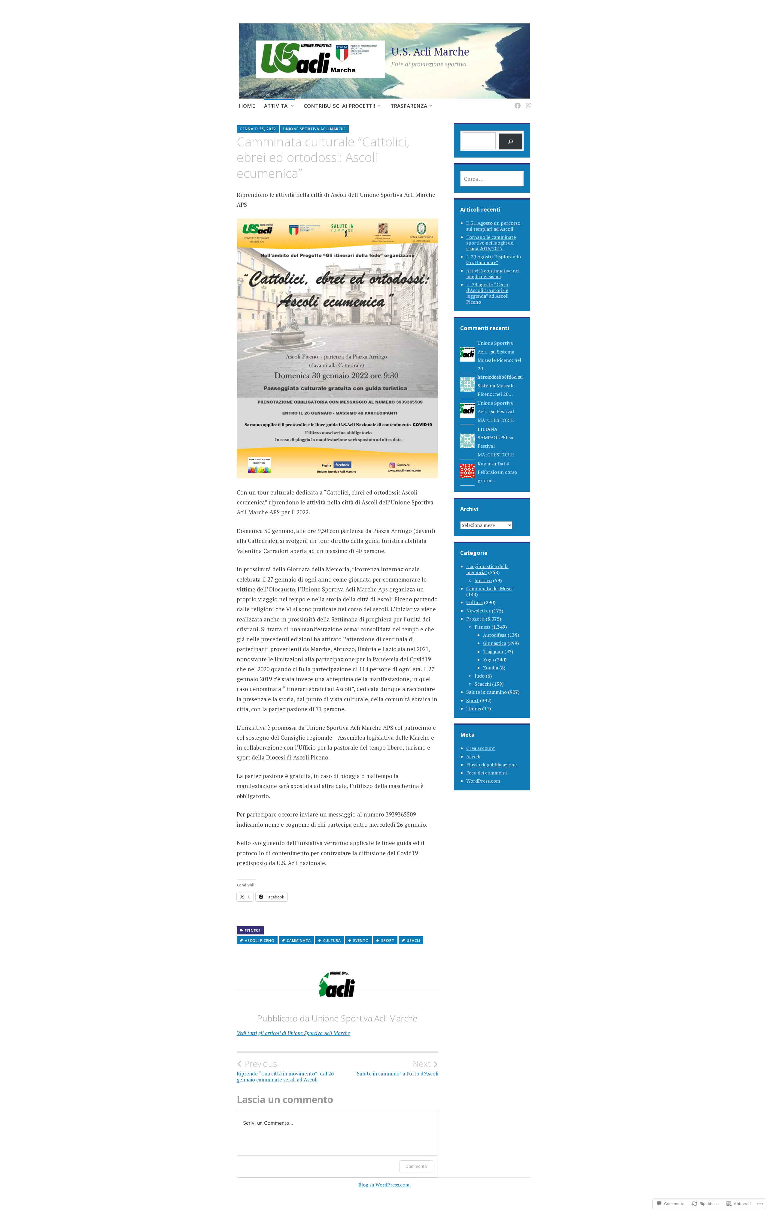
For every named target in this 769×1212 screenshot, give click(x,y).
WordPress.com (483, 780)
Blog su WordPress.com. (384, 1184)
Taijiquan (493, 651)
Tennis (473, 708)
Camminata (299, 940)
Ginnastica (494, 643)
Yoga (488, 659)
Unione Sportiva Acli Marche (314, 128)
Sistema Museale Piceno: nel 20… (499, 360)
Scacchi (483, 684)
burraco (483, 580)
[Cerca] (510, 141)
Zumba (490, 667)
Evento (361, 940)
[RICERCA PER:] (492, 178)
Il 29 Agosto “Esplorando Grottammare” (493, 259)
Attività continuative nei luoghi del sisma (492, 273)
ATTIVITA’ (276, 105)
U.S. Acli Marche (430, 51)
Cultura (332, 940)
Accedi (473, 756)
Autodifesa (494, 635)
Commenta (416, 1166)
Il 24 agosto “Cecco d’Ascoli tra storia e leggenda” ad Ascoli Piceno (487, 293)
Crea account (480, 748)
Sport (387, 940)
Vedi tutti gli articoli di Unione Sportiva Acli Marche (293, 1033)
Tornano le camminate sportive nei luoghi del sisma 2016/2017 (491, 243)
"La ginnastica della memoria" (487, 569)
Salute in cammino (486, 692)
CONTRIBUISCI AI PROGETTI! (339, 105)
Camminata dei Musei (489, 588)
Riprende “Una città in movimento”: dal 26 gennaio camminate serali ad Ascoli (285, 1071)
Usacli (413, 940)
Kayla (484, 463)
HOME (247, 105)
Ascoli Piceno (260, 940)
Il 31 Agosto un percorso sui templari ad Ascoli (493, 226)
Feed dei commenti (486, 772)
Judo (480, 675)
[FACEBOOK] (516, 102)
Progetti (475, 618)
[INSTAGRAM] (527, 102)
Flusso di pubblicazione (491, 764)
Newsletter (478, 610)
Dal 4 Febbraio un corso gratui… (497, 472)
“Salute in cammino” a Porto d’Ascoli (396, 1068)
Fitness (253, 930)
